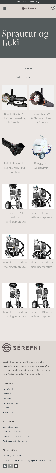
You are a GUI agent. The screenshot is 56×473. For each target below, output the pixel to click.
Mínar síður (8, 412)
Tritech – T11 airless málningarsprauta (15, 217)
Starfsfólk (7, 393)
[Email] (16, 466)
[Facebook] (5, 466)
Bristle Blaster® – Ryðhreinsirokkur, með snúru (41, 118)
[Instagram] (10, 466)
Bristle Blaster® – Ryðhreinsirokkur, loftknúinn (15, 118)
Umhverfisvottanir (11, 403)
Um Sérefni (8, 389)
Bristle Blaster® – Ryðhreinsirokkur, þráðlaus (15, 167)
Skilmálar (7, 407)
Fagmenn (7, 398)
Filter (29, 68)
